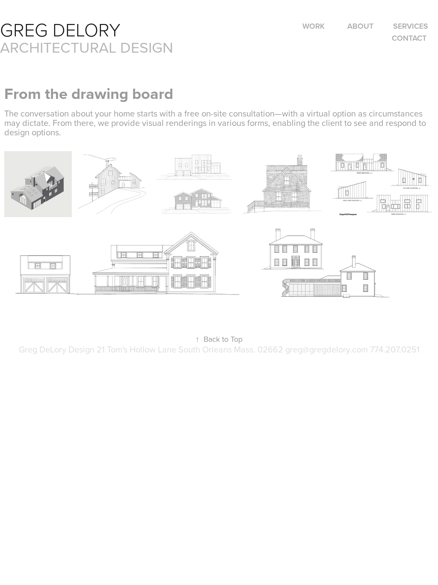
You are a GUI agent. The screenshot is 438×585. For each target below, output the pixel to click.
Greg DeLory (62, 29)
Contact (409, 38)
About (360, 26)
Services (410, 26)
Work (313, 26)
